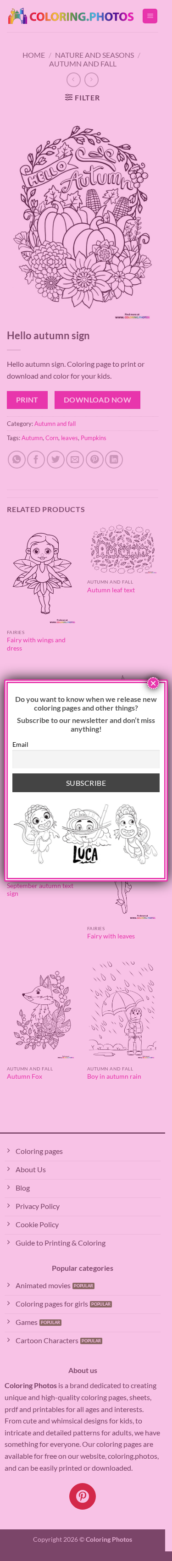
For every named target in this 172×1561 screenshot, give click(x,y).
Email (20, 744)
